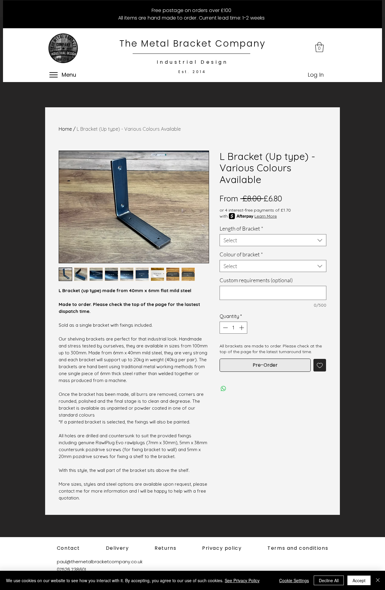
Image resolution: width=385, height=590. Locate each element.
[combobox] (273, 240)
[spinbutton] (233, 327)
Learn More (265, 216)
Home (65, 129)
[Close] (377, 580)
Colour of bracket (241, 254)
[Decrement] (224, 327)
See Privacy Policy (242, 580)
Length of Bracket (241, 228)
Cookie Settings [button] (294, 580)
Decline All (329, 580)
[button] (319, 47)
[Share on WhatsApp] (223, 388)
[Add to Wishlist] (319, 365)
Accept (359, 580)
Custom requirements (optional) (256, 280)
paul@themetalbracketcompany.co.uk (100, 561)
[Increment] (242, 327)
